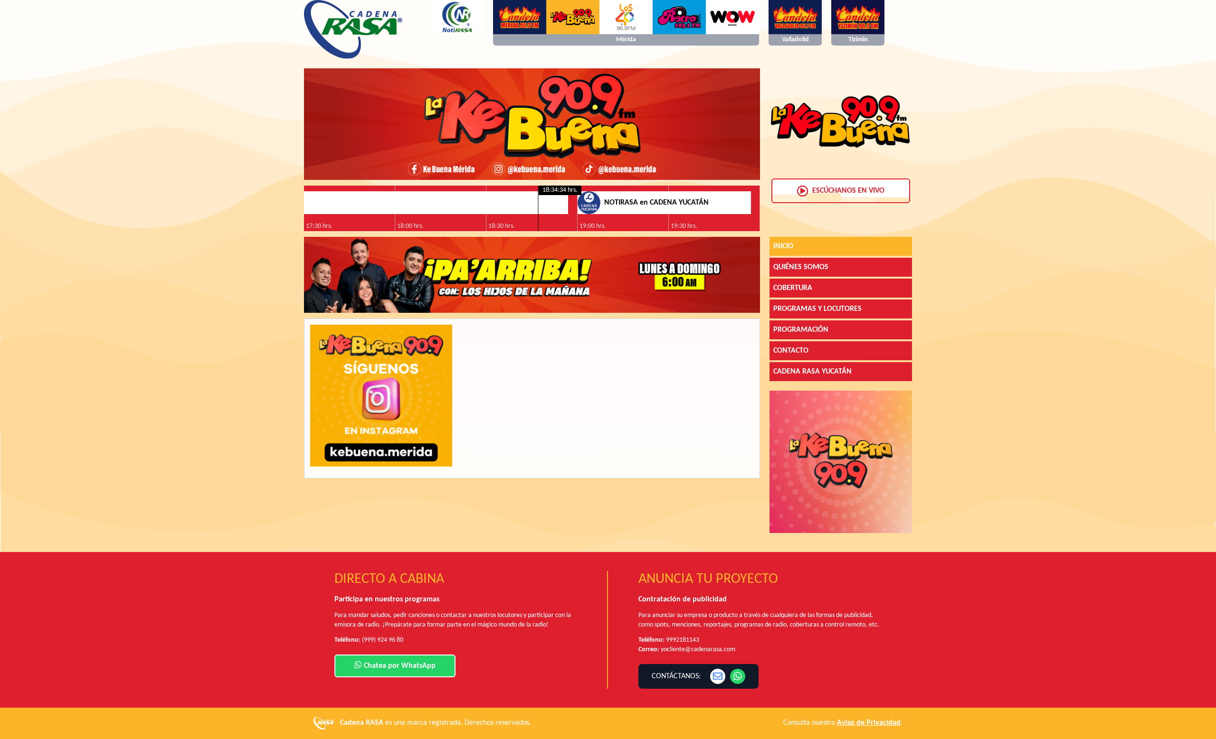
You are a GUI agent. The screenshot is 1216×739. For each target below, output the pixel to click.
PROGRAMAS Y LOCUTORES (817, 309)
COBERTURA (792, 288)
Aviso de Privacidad (869, 723)
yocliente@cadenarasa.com (698, 649)
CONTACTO (790, 351)
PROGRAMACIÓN (800, 330)
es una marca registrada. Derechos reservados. (435, 723)
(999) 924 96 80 (382, 640)
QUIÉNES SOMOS (800, 267)
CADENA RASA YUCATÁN (812, 371)
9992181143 (682, 640)
